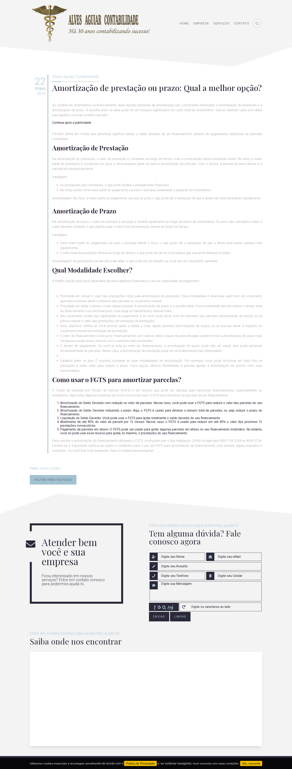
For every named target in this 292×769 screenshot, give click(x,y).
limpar (180, 616)
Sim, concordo (251, 763)
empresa (201, 23)
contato (241, 23)
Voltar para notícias (53, 479)
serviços (221, 23)
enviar (159, 616)
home (184, 23)
